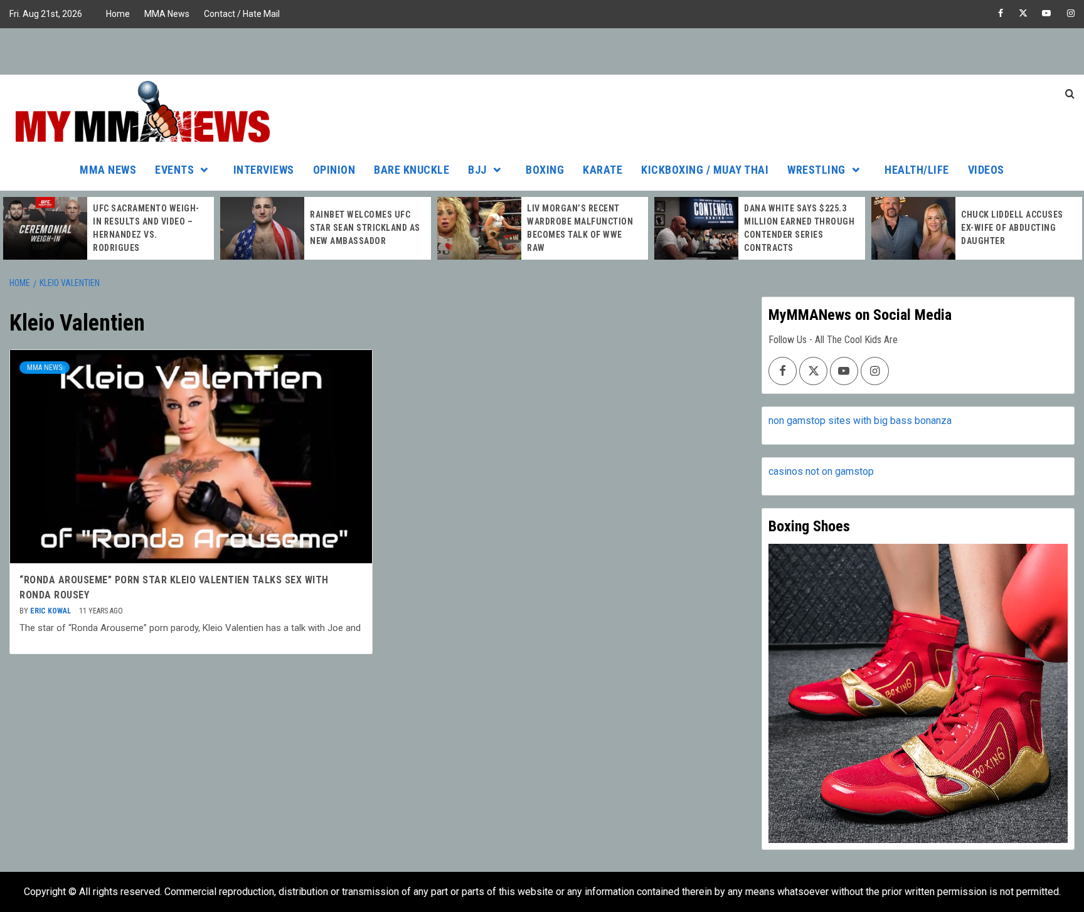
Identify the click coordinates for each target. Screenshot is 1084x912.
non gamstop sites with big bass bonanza (860, 421)
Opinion (334, 169)
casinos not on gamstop (821, 471)
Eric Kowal (51, 611)
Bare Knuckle (411, 169)
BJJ (477, 169)
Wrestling (816, 169)
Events (174, 169)
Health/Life (917, 169)
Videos (986, 169)
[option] (108, 228)
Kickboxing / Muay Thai (704, 169)
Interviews (263, 169)
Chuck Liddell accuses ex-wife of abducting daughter (1012, 227)
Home (118, 14)
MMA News (166, 14)
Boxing (545, 169)
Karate (602, 169)
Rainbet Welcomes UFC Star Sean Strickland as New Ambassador (365, 227)
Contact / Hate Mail (242, 14)
